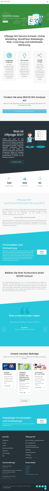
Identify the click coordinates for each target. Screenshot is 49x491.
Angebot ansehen (42, 252)
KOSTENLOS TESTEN (17, 162)
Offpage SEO (5, 440)
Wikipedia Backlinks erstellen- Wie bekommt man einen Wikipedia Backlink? (24, 377)
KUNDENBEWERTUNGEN (31, 474)
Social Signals (28, 457)
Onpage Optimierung (30, 452)
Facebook (27, 466)
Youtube (27, 471)
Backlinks (16, 289)
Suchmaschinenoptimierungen (32, 284)
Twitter (27, 469)
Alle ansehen (24, 400)
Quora (27, 472)
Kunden (4, 445)
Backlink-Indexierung (7, 373)
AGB (3, 455)
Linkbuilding (28, 455)
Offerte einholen (42, 421)
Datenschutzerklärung (7, 448)
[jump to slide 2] (24, 29)
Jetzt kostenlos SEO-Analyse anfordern (24, 111)
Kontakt (4, 443)
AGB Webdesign (6, 453)
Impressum (5, 450)
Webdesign (28, 449)
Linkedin (27, 467)
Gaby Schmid (7, 487)
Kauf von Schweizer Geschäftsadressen (34, 440)
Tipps (21, 282)
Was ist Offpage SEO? (30, 443)
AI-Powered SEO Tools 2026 (39, 373)
